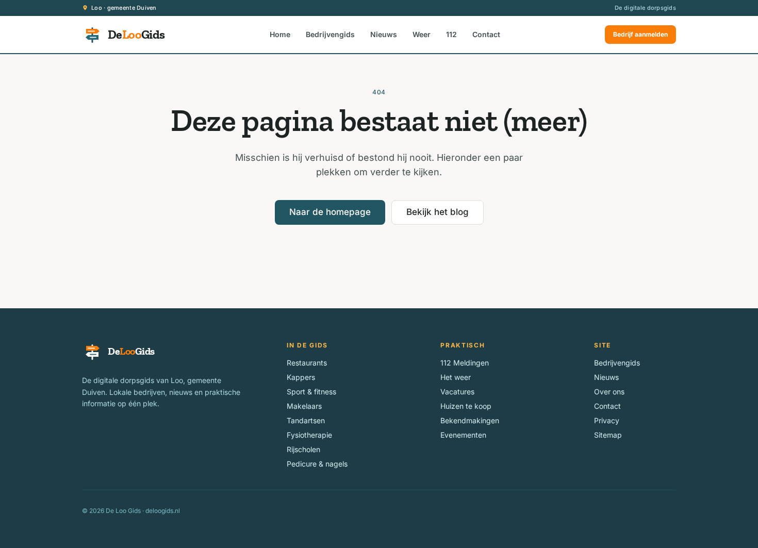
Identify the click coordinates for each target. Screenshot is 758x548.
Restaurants (307, 362)
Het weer (455, 377)
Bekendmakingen (469, 420)
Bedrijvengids (330, 34)
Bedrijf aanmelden (640, 34)
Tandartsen (306, 420)
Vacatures (457, 391)
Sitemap (608, 434)
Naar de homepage (330, 212)
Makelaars (304, 406)
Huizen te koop (465, 406)
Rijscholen (303, 449)
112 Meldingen (464, 362)
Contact (486, 34)
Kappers (301, 377)
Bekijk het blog (437, 212)
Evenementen (463, 434)
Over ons (609, 391)
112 (451, 34)
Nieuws (383, 34)
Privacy (606, 420)
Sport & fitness (311, 391)
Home (280, 34)
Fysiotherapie (309, 434)
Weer (422, 34)
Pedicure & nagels (317, 463)
